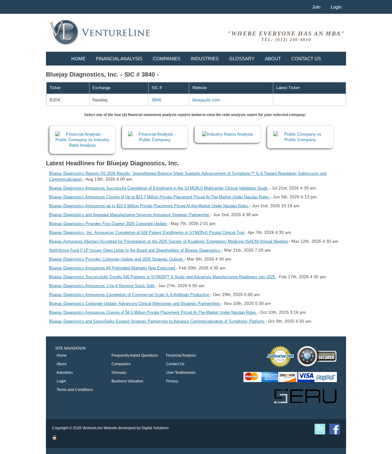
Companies (166, 58)
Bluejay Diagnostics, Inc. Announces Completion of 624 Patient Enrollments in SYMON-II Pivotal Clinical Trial (147, 232)
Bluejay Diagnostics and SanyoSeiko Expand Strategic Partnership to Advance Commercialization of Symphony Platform (157, 321)
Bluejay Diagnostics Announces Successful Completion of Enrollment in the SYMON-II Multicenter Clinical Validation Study (159, 188)
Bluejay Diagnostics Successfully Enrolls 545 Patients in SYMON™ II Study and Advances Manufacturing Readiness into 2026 (162, 277)
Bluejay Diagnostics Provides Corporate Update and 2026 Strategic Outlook (116, 259)
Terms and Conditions (75, 390)
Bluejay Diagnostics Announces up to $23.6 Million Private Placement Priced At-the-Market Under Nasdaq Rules (149, 206)
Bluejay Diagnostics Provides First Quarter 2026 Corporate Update (108, 223)
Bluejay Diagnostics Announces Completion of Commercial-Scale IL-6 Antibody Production (129, 294)
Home (78, 58)
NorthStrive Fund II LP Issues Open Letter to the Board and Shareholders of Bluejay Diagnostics (135, 250)
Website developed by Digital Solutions (136, 428)
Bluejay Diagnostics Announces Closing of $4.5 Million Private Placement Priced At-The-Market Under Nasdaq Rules (153, 312)
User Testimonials (181, 372)
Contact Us (306, 58)
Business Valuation (127, 381)
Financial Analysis (119, 58)
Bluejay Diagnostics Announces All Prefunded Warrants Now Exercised (112, 268)
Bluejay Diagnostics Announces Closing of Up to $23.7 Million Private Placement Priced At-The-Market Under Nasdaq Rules (159, 197)
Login (336, 6)
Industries (205, 58)
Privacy (172, 381)
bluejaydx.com (206, 99)
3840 (156, 99)
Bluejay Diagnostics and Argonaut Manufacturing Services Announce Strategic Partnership (129, 214)
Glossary (241, 58)
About (273, 58)
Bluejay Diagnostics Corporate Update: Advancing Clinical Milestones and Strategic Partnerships (135, 303)
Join (316, 6)
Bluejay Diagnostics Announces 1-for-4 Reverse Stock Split (102, 285)
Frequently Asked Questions (134, 355)
